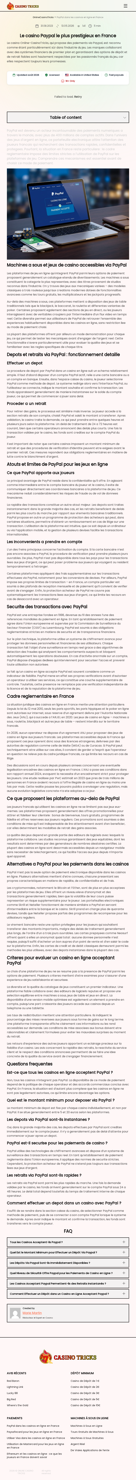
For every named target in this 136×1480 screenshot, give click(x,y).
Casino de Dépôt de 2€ (85, 1387)
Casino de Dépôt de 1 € (85, 1381)
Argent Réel (78, 1444)
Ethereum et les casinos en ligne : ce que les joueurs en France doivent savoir (34, 1455)
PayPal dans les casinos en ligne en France (33, 1426)
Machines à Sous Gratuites (87, 1438)
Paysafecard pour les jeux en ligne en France (34, 1432)
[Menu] (125, 5)
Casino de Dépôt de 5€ (85, 1399)
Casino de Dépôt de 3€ (85, 1393)
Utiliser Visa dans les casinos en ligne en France (36, 1438)
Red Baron (13, 1381)
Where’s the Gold (17, 1405)
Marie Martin (32, 1313)
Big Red (11, 1399)
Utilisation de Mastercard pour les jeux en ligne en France (35, 1445)
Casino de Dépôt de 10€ (85, 1405)
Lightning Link (15, 1387)
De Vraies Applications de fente (90, 1450)
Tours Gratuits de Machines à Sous (92, 1432)
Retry (78, 97)
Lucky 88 (12, 1393)
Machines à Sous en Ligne (86, 1426)
